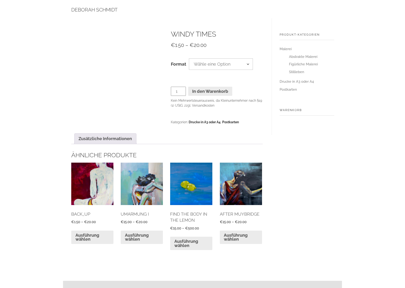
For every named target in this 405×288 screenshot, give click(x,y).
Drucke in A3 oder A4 (205, 122)
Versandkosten (203, 105)
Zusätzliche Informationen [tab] (105, 138)
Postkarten (230, 122)
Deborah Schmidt (94, 10)
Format (178, 64)
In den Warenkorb (210, 91)
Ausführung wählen (87, 237)
